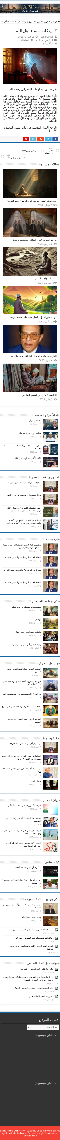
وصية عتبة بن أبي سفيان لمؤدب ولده (26, 644)
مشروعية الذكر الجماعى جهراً (41, 996)
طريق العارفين (42, 21)
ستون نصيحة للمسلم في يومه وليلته (26, 607)
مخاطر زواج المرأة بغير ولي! (29, 433)
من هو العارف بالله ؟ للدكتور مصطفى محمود (35, 239)
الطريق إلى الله (28, 21)
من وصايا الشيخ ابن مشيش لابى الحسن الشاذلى (33, 930)
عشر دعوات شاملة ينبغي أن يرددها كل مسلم (38, 150)
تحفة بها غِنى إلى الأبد (16, 156)
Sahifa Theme (6, 1130)
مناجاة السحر (35, 781)
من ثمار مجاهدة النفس (45, 278)
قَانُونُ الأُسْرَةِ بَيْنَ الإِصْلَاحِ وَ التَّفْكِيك (27, 458)
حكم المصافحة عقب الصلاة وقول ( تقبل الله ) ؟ (34, 988)
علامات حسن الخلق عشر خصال (28, 632)
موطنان (38, 619)
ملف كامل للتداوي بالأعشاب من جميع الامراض (22, 570)
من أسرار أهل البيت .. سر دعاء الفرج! (25, 743)
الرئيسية (54, 21)
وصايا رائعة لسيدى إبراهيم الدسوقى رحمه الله (34, 938)
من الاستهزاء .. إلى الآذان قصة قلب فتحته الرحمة (33, 317)
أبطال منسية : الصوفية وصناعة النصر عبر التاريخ (21, 706)
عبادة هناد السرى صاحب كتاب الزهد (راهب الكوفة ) (32, 201)
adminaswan (47, 36)
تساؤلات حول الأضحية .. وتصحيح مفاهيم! (24, 483)
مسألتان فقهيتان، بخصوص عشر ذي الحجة (24, 495)
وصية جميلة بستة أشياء (31, 917)
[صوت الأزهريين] (30, 8)
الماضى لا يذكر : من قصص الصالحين (39, 395)
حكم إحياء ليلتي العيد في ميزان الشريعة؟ (37, 969)
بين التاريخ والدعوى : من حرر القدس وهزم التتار (21, 694)
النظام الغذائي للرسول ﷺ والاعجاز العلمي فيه (22, 557)
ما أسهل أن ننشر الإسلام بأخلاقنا (27, 867)
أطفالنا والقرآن (35, 421)
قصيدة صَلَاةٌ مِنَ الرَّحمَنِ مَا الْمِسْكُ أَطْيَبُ (24, 805)
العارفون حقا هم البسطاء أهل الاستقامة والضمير (33, 356)
